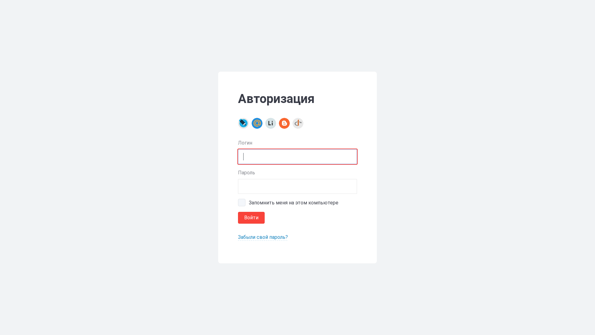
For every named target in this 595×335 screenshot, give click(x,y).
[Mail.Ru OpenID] (257, 123)
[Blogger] (284, 123)
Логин (245, 143)
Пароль (246, 173)
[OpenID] (298, 123)
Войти (251, 218)
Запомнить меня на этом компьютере (293, 203)
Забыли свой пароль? (263, 237)
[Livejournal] (243, 123)
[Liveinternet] (270, 123)
